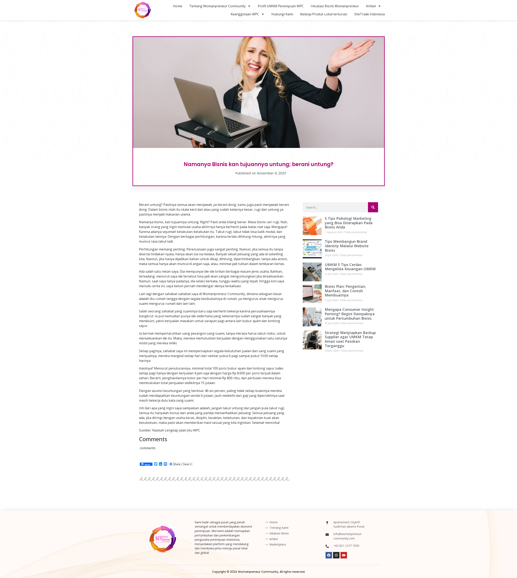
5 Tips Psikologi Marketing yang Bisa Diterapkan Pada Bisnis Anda (349, 222)
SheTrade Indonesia (369, 14)
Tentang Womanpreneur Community (217, 6)
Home (177, 6)
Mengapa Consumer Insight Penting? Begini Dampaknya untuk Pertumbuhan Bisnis (350, 313)
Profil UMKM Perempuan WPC (281, 6)
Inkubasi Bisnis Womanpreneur (335, 6)
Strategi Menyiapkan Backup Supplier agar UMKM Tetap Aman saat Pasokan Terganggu (350, 339)
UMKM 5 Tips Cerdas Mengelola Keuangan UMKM (350, 266)
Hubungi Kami (282, 14)
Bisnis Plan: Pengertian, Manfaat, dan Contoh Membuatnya (345, 290)
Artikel (371, 6)
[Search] (373, 207)
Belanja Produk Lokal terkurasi (323, 14)
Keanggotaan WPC (245, 14)
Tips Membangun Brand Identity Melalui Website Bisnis (347, 245)
